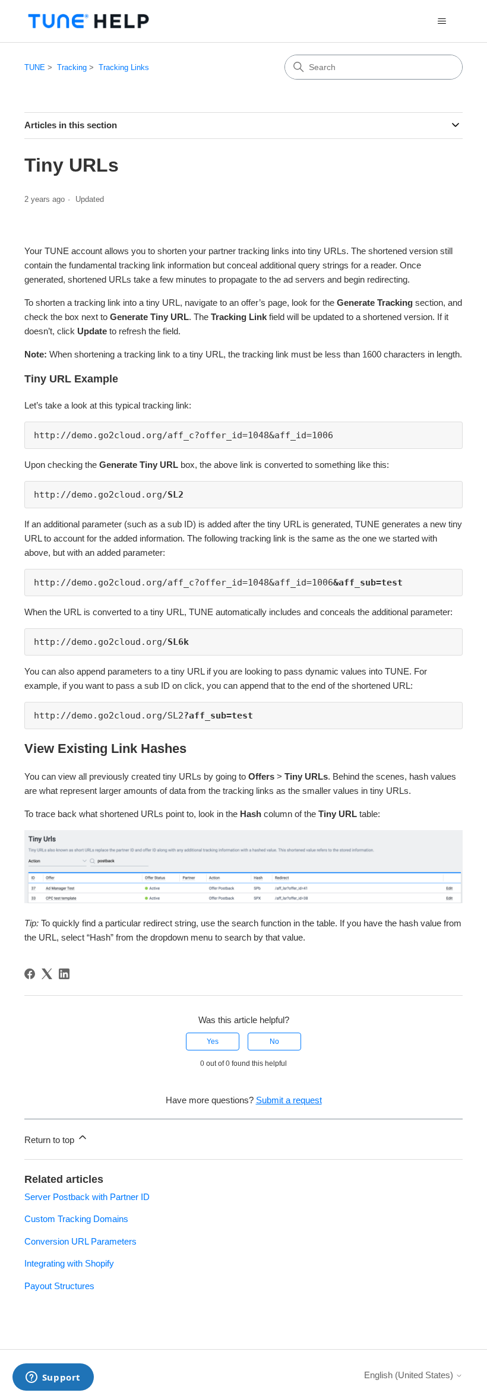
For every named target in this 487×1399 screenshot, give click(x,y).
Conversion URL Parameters (80, 1241)
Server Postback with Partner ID (87, 1197)
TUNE (34, 67)
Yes (213, 1041)
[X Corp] (47, 973)
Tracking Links (124, 67)
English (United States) (410, 1375)
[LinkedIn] (64, 973)
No (274, 1041)
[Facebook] (29, 973)
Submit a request (289, 1100)
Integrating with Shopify (69, 1263)
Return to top (50, 1140)
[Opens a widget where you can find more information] (53, 1378)
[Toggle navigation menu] (441, 21)
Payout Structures (59, 1286)
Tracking (72, 67)
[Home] (88, 21)
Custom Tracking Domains (76, 1219)
